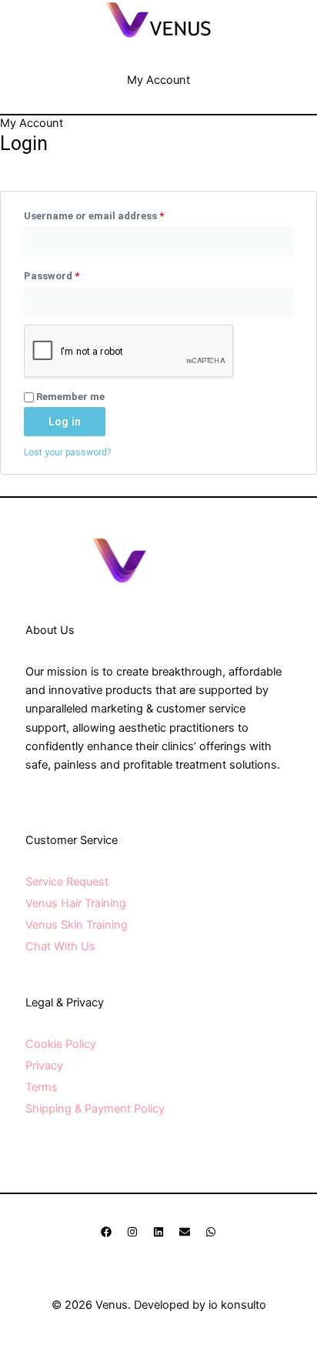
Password (73, 274)
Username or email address (115, 214)
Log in (64, 422)
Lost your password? (67, 452)
